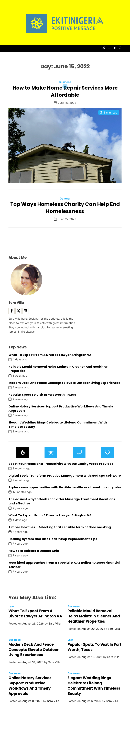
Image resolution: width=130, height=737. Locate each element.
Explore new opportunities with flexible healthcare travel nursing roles (64, 487)
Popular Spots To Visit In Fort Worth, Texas (42, 394)
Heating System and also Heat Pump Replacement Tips (52, 539)
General (65, 198)
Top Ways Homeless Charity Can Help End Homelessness (65, 208)
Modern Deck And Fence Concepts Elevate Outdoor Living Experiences (64, 383)
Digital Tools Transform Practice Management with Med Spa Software (64, 475)
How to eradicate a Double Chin (33, 551)
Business (65, 82)
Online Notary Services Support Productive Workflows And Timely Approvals (29, 685)
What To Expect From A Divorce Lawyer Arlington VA (49, 355)
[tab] (22, 452)
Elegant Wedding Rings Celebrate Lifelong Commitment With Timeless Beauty (94, 685)
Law (11, 606)
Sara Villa (55, 623)
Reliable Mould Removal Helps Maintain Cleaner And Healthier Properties (94, 616)
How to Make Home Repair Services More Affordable (65, 91)
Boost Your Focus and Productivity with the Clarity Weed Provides (60, 464)
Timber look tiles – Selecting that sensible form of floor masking (59, 527)
